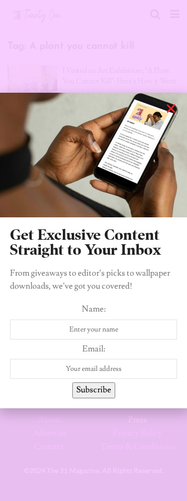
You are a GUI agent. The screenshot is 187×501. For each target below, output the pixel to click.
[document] (93, 250)
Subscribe (93, 389)
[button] (171, 109)
